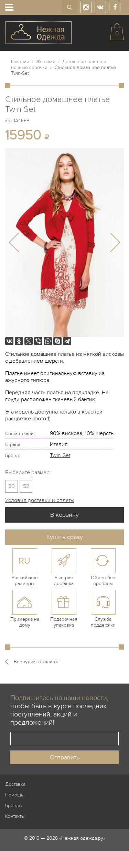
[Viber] (38, 341)
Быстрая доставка (64, 580)
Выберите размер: (28, 472)
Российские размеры (25, 580)
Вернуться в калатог (36, 662)
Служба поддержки (103, 622)
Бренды (13, 805)
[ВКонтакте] (9, 341)
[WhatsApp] (48, 341)
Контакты (15, 816)
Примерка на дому (24, 622)
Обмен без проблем (103, 580)
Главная (20, 62)
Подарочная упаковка (63, 622)
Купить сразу (64, 537)
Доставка (15, 784)
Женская (45, 62)
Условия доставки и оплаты (39, 500)
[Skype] (57, 341)
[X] (28, 341)
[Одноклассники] (19, 341)
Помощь (14, 795)
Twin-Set (60, 455)
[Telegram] (67, 341)
